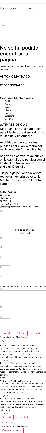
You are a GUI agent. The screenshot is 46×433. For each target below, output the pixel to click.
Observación (28, 363)
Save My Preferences (25, 417)
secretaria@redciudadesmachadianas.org (19, 207)
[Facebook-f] (3, 90)
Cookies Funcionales (11, 363)
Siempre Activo (28, 346)
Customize (7, 333)
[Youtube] (23, 90)
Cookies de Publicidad (12, 399)
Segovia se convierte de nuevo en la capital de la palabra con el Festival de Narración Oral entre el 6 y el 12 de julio (22, 161)
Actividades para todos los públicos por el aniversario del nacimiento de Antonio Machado (22, 146)
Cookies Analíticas (11, 381)
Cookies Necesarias (11, 346)
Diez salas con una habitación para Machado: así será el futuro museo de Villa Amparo (22, 132)
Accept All (35, 333)
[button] (23, 3)
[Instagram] (16, 90)
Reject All (21, 333)
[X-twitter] (10, 90)
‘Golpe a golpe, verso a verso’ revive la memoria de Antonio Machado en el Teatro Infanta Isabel (20, 178)
